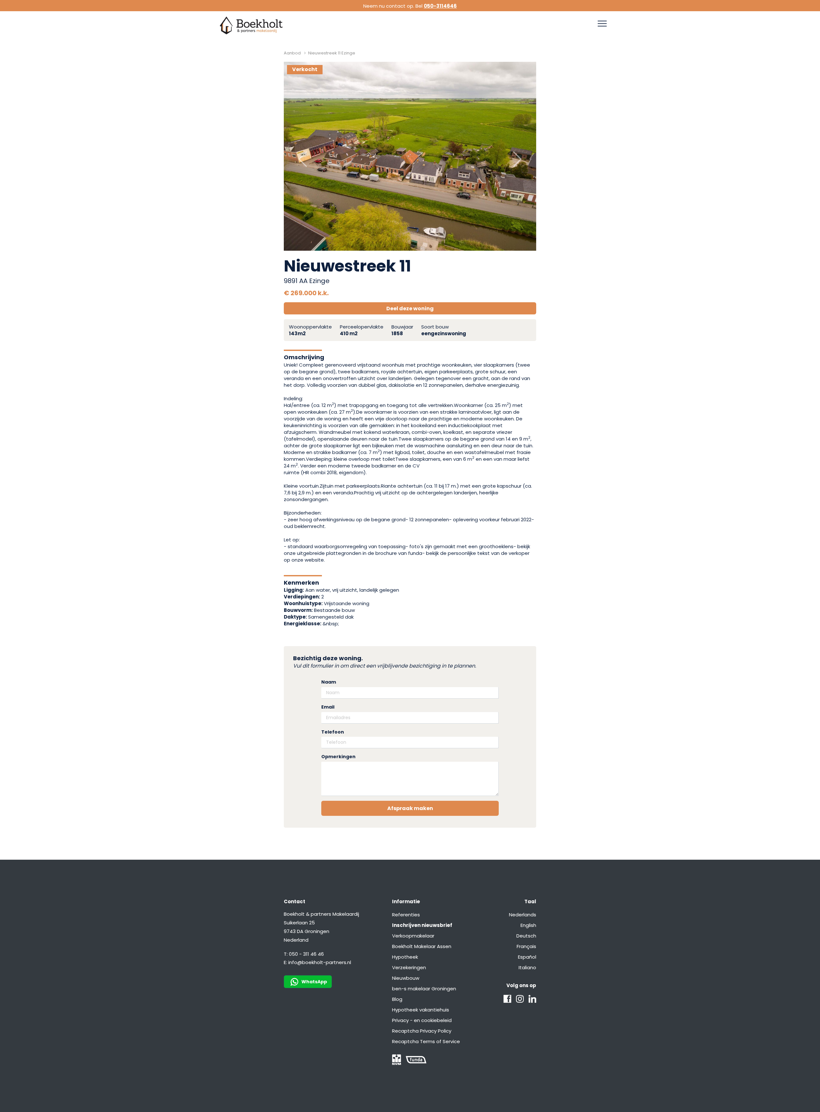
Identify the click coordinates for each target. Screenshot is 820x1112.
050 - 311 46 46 (306, 954)
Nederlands (522, 914)
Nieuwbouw (405, 978)
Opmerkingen (338, 757)
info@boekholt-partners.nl (319, 962)
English (528, 925)
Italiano (527, 967)
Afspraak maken (410, 808)
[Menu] (602, 23)
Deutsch (526, 935)
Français (526, 946)
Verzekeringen (409, 967)
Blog (397, 999)
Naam (328, 682)
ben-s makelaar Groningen (424, 988)
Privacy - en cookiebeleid (422, 1020)
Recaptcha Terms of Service (426, 1041)
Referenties (406, 914)
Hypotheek (405, 957)
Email (327, 707)
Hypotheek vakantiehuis (420, 1009)
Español (527, 957)
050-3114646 (440, 6)
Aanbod (292, 53)
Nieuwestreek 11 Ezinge (331, 53)
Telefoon (332, 732)
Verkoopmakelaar (413, 935)
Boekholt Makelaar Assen (421, 946)
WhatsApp (314, 981)
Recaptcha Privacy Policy (421, 1030)
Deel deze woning (410, 308)
